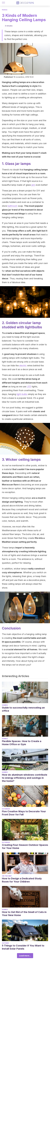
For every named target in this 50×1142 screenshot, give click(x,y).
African (34, 480)
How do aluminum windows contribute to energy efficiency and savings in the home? (24, 777)
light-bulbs (22, 394)
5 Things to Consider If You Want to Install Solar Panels (23, 947)
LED (29, 386)
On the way (7, 876)
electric (23, 365)
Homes (4, 10)
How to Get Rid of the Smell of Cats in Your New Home (24, 914)
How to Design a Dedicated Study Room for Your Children (22, 880)
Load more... (25, 955)
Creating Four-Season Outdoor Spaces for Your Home (25, 846)
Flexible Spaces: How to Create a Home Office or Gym (21, 743)
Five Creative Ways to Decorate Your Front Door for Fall (24, 813)
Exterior (6, 809)
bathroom (12, 206)
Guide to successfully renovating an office (23, 709)
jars (33, 185)
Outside (5, 943)
